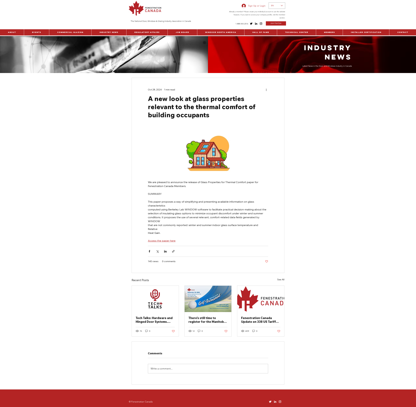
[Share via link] (173, 251)
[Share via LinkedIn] (165, 251)
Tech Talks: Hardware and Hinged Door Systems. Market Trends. (154, 320)
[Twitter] (251, 23)
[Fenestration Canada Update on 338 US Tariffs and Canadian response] (260, 299)
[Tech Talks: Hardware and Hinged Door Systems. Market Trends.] (155, 299)
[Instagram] (261, 23)
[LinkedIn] (256, 23)
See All (280, 279)
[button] (12, 32)
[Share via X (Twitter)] (157, 251)
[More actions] (266, 90)
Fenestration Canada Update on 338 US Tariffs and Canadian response (259, 320)
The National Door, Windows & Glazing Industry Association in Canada (161, 21)
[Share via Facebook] (149, 251)
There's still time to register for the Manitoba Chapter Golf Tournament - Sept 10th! (207, 320)
